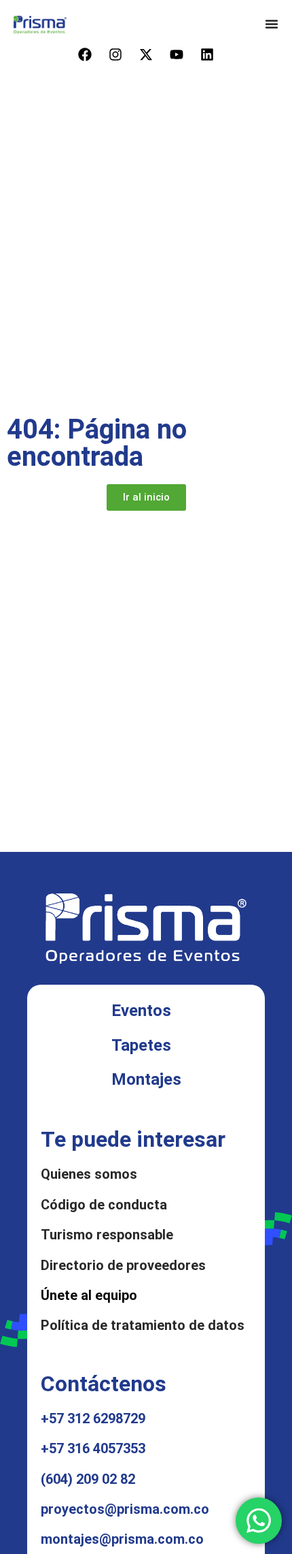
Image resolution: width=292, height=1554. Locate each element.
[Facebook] (84, 54)
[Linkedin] (207, 54)
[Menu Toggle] (271, 24)
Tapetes (141, 1045)
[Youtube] (176, 54)
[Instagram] (115, 54)
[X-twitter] (146, 54)
